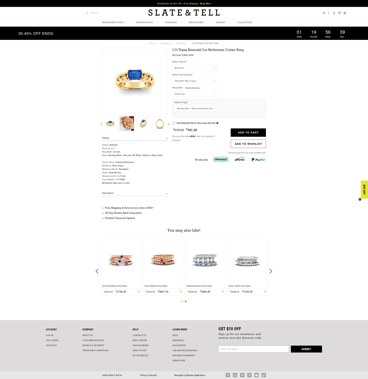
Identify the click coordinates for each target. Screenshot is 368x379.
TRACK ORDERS (141, 345)
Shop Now (205, 3)
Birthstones (196, 22)
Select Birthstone (182, 74)
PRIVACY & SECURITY (93, 345)
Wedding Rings (144, 22)
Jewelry (220, 22)
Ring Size (186, 87)
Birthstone (181, 43)
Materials (178, 340)
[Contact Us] (329, 13)
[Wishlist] (339, 13)
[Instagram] (235, 375)
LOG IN (49, 335)
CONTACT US (139, 335)
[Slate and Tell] (184, 12)
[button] (364, 189)
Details (105, 138)
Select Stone (179, 61)
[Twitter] (249, 375)
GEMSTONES (178, 361)
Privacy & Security (148, 375)
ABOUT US (87, 335)
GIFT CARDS (52, 340)
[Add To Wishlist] (139, 291)
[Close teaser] (360, 199)
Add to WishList (248, 144)
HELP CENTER (140, 340)
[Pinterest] (242, 375)
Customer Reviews (93, 340)
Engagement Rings (113, 22)
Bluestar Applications (195, 375)
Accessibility (140, 356)
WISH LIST (51, 345)
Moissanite (179, 345)
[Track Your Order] (323, 13)
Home (152, 43)
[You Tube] (256, 375)
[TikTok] (264, 375)
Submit (306, 349)
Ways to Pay (139, 350)
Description (108, 193)
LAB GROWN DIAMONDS (184, 350)
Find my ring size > (192, 88)
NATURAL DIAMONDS (183, 356)
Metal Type (181, 102)
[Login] (334, 13)
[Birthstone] (194, 68)
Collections (245, 22)
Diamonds (171, 22)
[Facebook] (228, 375)
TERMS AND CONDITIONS (95, 350)
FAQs (175, 335)
